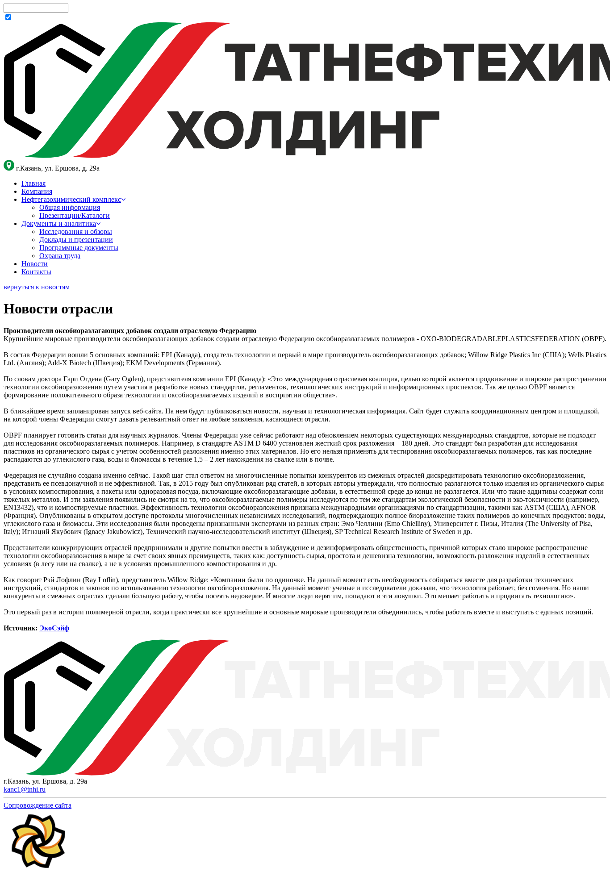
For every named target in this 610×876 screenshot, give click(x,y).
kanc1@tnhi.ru (25, 789)
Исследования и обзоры (75, 231)
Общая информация (69, 207)
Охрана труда (59, 255)
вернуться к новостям (37, 287)
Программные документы (78, 247)
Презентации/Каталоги (74, 215)
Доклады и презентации (76, 239)
